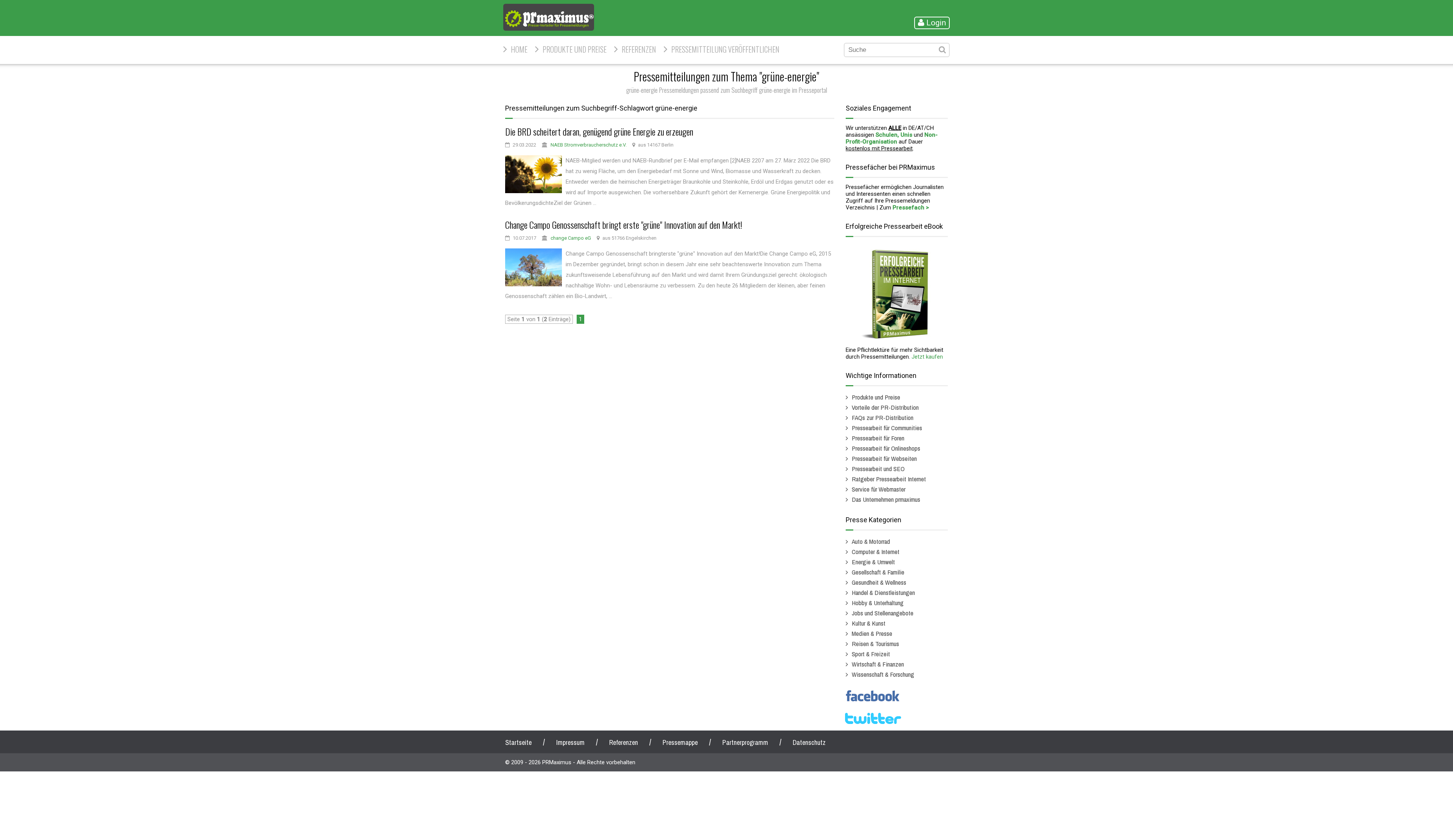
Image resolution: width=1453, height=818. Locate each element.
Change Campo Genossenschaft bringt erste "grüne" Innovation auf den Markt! (623, 224)
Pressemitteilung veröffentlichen (725, 49)
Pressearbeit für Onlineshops (886, 448)
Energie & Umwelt (873, 561)
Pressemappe (680, 742)
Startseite (518, 742)
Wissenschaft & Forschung (883, 674)
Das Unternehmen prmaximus (886, 499)
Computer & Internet (875, 551)
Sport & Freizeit (871, 653)
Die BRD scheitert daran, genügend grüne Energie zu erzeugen (599, 131)
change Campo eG (571, 238)
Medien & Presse (872, 633)
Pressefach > (911, 207)
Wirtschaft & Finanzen (878, 664)
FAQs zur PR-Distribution (882, 417)
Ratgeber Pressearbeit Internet (889, 479)
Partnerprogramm (745, 742)
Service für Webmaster (878, 489)
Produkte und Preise (575, 49)
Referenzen (639, 49)
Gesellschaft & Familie (878, 572)
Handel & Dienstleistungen (883, 592)
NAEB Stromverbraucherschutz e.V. (589, 145)
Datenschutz (809, 742)
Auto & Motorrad (871, 541)
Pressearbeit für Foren (878, 438)
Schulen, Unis (894, 134)
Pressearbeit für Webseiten (884, 458)
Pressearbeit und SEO (878, 468)
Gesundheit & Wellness (879, 582)
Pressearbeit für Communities (887, 427)
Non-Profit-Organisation (892, 138)
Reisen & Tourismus (875, 643)
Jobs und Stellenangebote (882, 613)
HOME (519, 49)
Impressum (570, 742)
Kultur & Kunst (868, 623)
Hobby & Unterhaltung (878, 602)
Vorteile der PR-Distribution (885, 407)
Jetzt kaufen (927, 356)
